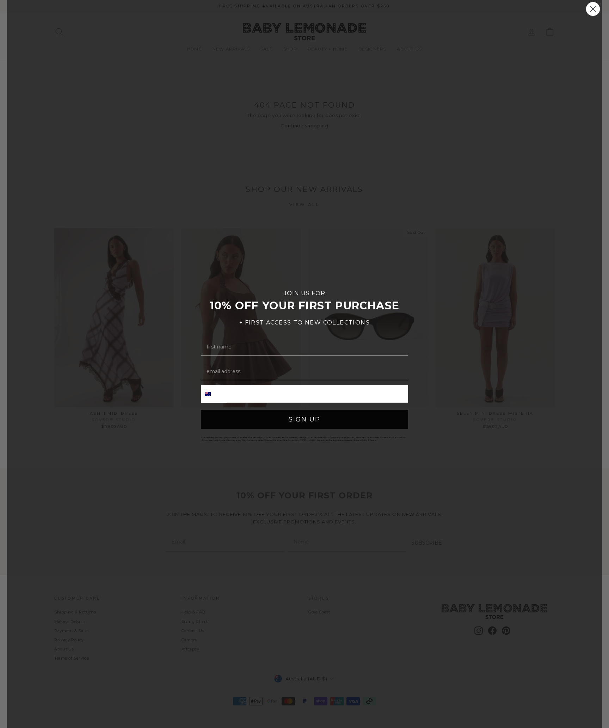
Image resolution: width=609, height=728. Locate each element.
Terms (373, 440)
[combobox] (214, 394)
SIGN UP (304, 419)
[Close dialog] (593, 9)
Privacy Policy (360, 440)
